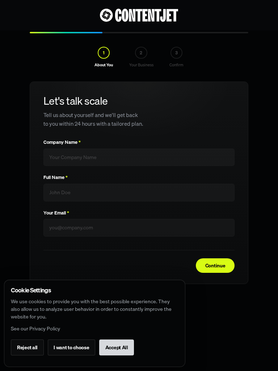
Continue (215, 266)
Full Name (55, 177)
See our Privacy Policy (35, 328)
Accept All (116, 347)
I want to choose (71, 347)
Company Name (62, 142)
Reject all (27, 347)
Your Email (56, 212)
